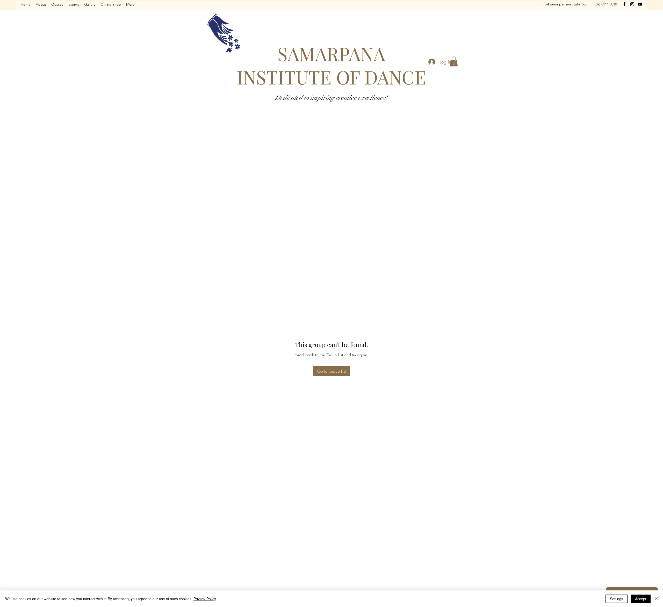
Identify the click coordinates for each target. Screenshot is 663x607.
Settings (616, 598)
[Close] (657, 599)
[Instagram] (632, 4)
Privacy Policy (204, 598)
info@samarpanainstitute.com (564, 4)
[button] (454, 61)
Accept (640, 598)
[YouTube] (640, 4)
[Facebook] (624, 4)
